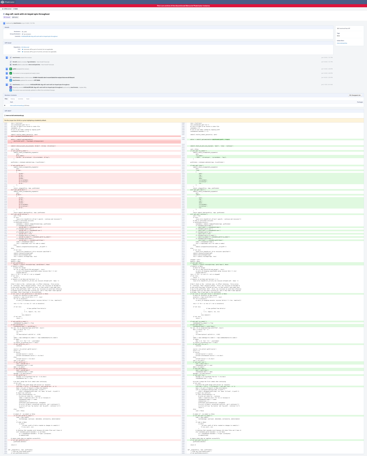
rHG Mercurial (25, 47)
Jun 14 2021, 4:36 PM (327, 69)
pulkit (25, 31)
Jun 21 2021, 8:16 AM (327, 84)
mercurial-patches (342, 43)
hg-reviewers (27, 34)
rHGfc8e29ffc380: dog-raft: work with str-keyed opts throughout (39, 36)
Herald (15, 62)
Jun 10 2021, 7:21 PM (327, 57)
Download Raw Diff (344, 28)
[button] (355, 95)
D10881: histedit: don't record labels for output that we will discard (53, 77)
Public (16, 17)
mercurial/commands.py (17, 105)
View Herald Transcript (43, 62)
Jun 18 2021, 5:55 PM (327, 77)
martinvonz (17, 23)
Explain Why (82, 87)
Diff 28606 (37, 80)
